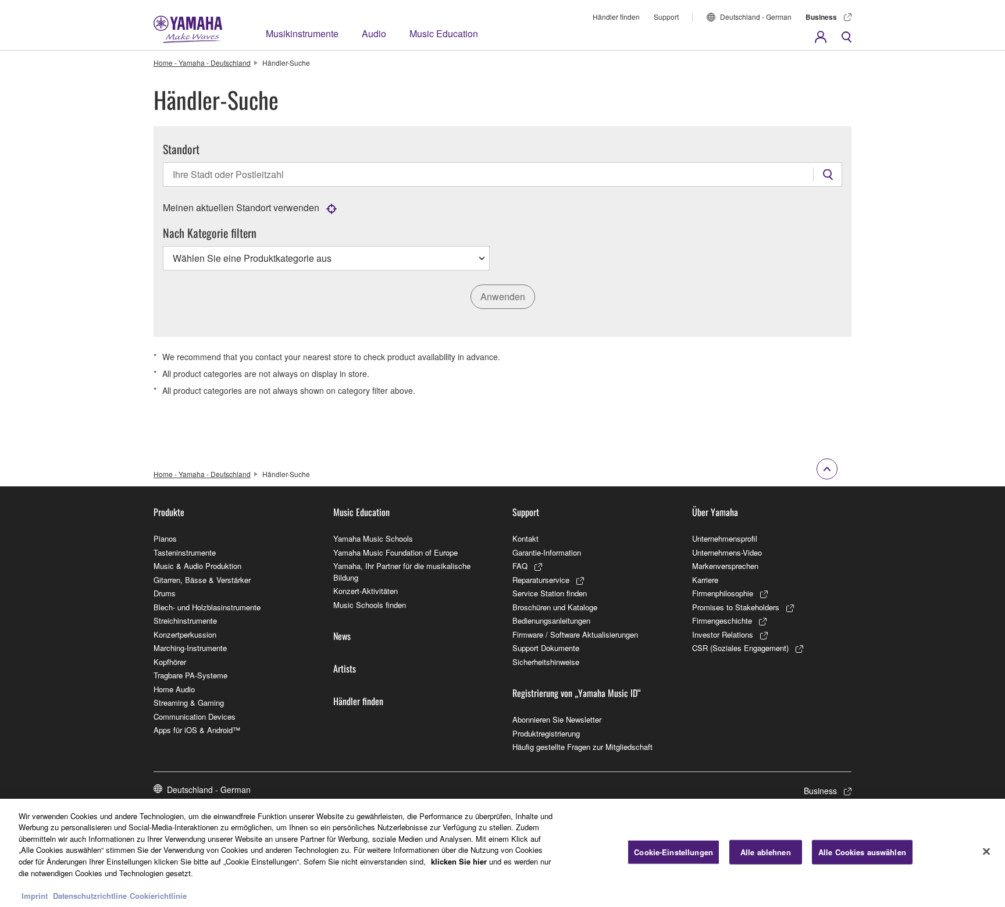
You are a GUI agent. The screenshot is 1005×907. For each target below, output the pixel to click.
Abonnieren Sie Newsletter (556, 719)
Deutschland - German (756, 17)
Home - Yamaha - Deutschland (202, 62)
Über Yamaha (715, 512)
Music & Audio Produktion (197, 565)
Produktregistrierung (546, 733)
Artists (344, 668)
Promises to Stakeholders (735, 607)
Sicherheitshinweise (545, 661)
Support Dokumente (545, 647)
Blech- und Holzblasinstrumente (207, 607)
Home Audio (174, 689)
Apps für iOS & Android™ (197, 729)
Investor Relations (722, 634)
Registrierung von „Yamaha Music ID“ (576, 693)
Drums (165, 593)
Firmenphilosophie (722, 593)
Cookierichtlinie (158, 895)
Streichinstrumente (185, 620)
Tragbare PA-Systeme (190, 675)
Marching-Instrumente (190, 647)
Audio (374, 33)
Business (821, 17)
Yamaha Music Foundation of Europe (395, 552)
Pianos (165, 538)
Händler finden (616, 17)
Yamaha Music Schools (373, 538)
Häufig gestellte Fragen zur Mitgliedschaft (582, 746)
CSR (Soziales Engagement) (740, 647)
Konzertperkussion (185, 634)
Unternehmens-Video (727, 552)
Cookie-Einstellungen (673, 852)
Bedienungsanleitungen (551, 620)
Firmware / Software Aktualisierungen (575, 634)
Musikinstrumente (302, 33)
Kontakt (525, 538)
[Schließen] (986, 851)
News (342, 636)
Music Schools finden (369, 604)
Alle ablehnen (765, 852)
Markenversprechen (725, 565)
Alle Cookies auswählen (862, 852)
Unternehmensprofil (724, 538)
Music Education (443, 33)
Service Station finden (549, 593)
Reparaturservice (540, 579)
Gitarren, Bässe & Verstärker (202, 579)
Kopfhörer (170, 661)
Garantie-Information (546, 552)
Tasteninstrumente (185, 552)
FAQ (520, 565)
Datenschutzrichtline (90, 895)
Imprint (35, 895)
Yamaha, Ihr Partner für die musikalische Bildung (402, 571)
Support (666, 17)
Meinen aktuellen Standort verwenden (241, 207)
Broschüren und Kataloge (554, 607)
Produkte (169, 512)
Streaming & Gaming (189, 702)
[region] (502, 853)
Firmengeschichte (722, 620)
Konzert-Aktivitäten (365, 590)
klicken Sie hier (459, 861)
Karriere (705, 579)
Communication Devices (195, 716)
